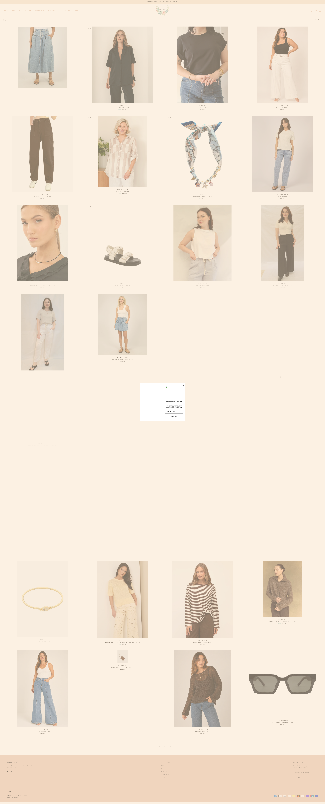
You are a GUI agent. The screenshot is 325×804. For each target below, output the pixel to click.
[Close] (183, 385)
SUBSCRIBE (174, 416)
